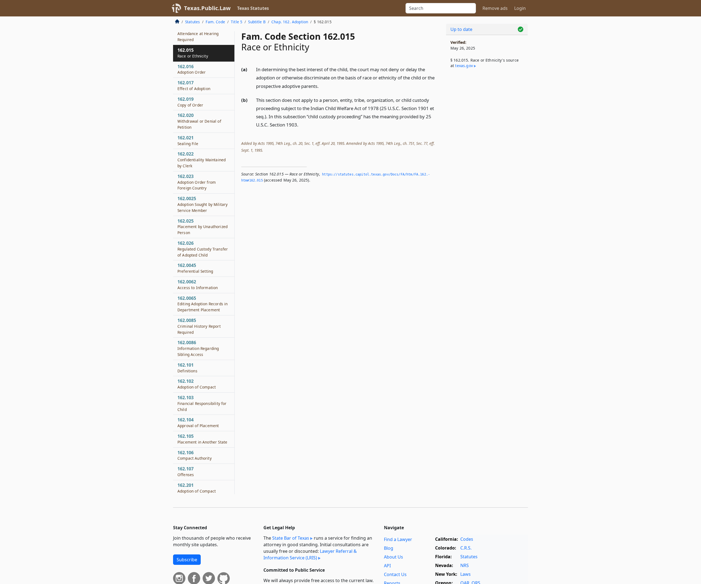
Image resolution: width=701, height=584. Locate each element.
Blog (388, 548)
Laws (465, 574)
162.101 (187, 367)
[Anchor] (322, 86)
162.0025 (202, 204)
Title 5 (236, 21)
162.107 (185, 471)
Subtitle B (257, 21)
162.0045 (195, 268)
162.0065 (202, 304)
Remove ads (495, 8)
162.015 (192, 53)
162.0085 (199, 326)
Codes (466, 539)
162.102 (196, 384)
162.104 (198, 422)
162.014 (198, 33)
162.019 (190, 102)
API (387, 566)
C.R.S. (466, 548)
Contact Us (395, 574)
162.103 (201, 403)
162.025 (202, 226)
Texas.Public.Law (207, 8)
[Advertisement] (487, 163)
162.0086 (198, 348)
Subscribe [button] (187, 560)
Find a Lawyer (398, 539)
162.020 (199, 121)
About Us (393, 557)
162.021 (187, 140)
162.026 (202, 249)
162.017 (193, 85)
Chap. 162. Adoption (289, 21)
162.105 (202, 439)
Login (520, 8)
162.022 (201, 159)
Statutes (192, 21)
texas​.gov (464, 65)
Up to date (461, 29)
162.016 (191, 69)
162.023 (196, 182)
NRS (464, 565)
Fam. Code (215, 21)
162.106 (194, 455)
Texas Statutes (253, 8)
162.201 (196, 488)
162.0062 (197, 284)
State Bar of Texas (290, 538)
